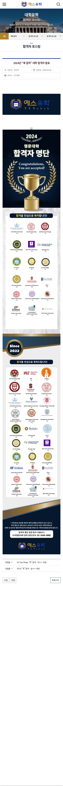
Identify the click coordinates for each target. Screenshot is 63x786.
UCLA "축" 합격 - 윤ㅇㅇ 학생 (28, 568)
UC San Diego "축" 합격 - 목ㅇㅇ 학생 (31, 562)
